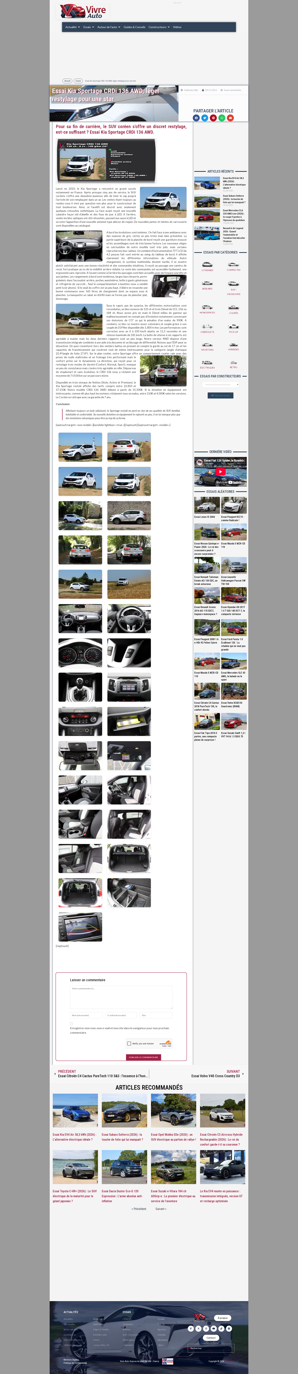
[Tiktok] (221, 1329)
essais (127, 1312)
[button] (73, 27)
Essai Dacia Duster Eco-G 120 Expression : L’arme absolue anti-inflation (122, 1196)
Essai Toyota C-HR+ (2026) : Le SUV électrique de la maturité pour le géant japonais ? (75, 1196)
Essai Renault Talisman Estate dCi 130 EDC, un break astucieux (206, 581)
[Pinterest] (229, 1329)
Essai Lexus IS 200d (204, 516)
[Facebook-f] (191, 1329)
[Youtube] (214, 1329)
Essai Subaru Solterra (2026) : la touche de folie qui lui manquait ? (234, 199)
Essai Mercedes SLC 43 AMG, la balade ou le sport (233, 676)
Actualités (71, 1312)
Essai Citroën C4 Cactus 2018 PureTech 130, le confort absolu (206, 706)
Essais (78, 81)
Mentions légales (71, 1359)
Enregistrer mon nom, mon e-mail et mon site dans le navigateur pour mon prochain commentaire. (119, 1030)
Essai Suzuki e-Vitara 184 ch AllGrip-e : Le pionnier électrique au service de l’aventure (173, 1196)
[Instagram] (206, 1329)
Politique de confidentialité (75, 1363)
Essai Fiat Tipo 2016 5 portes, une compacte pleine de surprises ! (205, 737)
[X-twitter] (198, 1329)
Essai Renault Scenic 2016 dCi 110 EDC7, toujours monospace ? (205, 611)
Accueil (67, 81)
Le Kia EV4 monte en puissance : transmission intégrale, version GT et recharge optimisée (221, 1196)
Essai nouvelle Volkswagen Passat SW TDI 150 (233, 581)
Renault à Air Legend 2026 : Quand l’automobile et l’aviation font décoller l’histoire (234, 235)
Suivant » (161, 1209)
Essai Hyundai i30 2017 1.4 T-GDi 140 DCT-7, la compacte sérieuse (233, 611)
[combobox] (211, 1348)
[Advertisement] (177, 13)
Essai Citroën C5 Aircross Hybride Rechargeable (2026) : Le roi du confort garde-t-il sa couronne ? (221, 1139)
